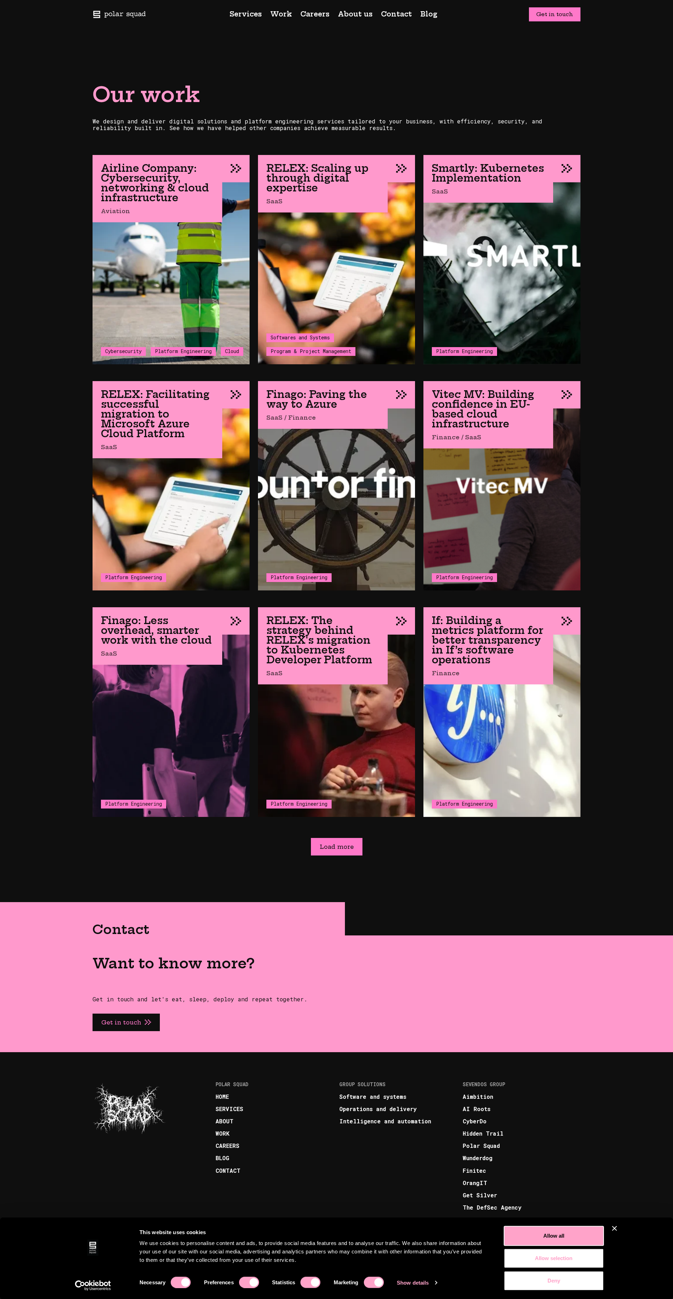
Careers (314, 14)
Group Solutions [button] (362, 1085)
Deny (554, 1281)
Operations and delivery (378, 1108)
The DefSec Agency (492, 1207)
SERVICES (229, 1108)
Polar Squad (481, 1145)
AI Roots (476, 1108)
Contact (396, 14)
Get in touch (554, 14)
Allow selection (553, 1258)
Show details (413, 1282)
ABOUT (224, 1121)
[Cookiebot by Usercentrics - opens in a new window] (93, 1285)
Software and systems (372, 1096)
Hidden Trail (483, 1133)
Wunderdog (477, 1158)
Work (281, 14)
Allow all (553, 1236)
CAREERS (227, 1145)
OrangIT (475, 1182)
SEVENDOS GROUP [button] (484, 1085)
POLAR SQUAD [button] (232, 1085)
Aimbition (478, 1096)
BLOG (222, 1158)
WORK (223, 1133)
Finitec (474, 1170)
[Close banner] (614, 1228)
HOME (222, 1096)
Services (246, 14)
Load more (337, 846)
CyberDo (475, 1121)
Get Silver (480, 1195)
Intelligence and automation (385, 1121)
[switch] (249, 1282)
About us (355, 14)
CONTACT (228, 1170)
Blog (428, 14)
